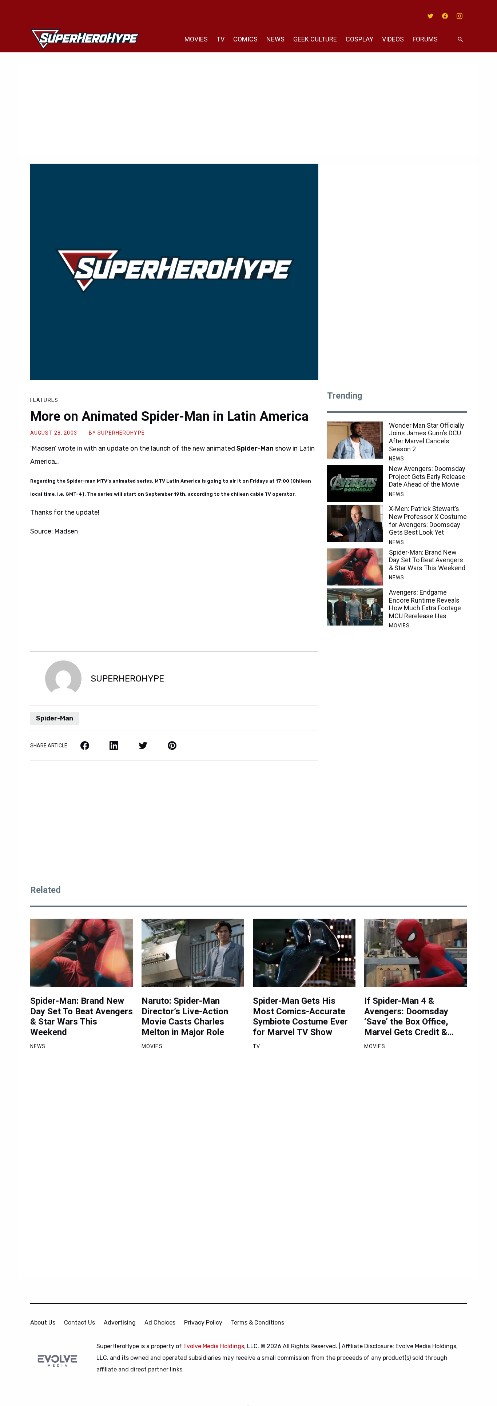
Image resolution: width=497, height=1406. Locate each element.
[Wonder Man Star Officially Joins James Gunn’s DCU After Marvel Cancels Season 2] (355, 440)
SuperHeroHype (121, 433)
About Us (42, 1322)
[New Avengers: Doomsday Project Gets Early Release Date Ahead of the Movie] (355, 483)
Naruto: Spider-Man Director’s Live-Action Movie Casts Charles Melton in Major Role (185, 1016)
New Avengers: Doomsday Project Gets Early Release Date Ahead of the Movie (427, 476)
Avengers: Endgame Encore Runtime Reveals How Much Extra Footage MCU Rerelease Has (425, 604)
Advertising (120, 1322)
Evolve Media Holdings (213, 1346)
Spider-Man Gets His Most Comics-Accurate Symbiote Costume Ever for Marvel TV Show (300, 1016)
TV (220, 39)
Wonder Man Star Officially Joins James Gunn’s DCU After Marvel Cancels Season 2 (426, 437)
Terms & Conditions (257, 1322)
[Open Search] (460, 39)
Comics (245, 39)
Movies (196, 39)
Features (44, 400)
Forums (425, 39)
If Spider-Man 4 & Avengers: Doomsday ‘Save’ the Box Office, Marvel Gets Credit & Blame (406, 1017)
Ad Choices (159, 1322)
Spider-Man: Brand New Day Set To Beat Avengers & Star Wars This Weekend (427, 560)
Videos (393, 39)
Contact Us (79, 1322)
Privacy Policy (203, 1322)
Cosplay (359, 39)
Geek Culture (315, 39)
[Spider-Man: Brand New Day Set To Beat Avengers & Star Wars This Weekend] (355, 567)
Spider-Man (54, 718)
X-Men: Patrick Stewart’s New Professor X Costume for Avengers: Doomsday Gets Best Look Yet (428, 520)
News (275, 39)
